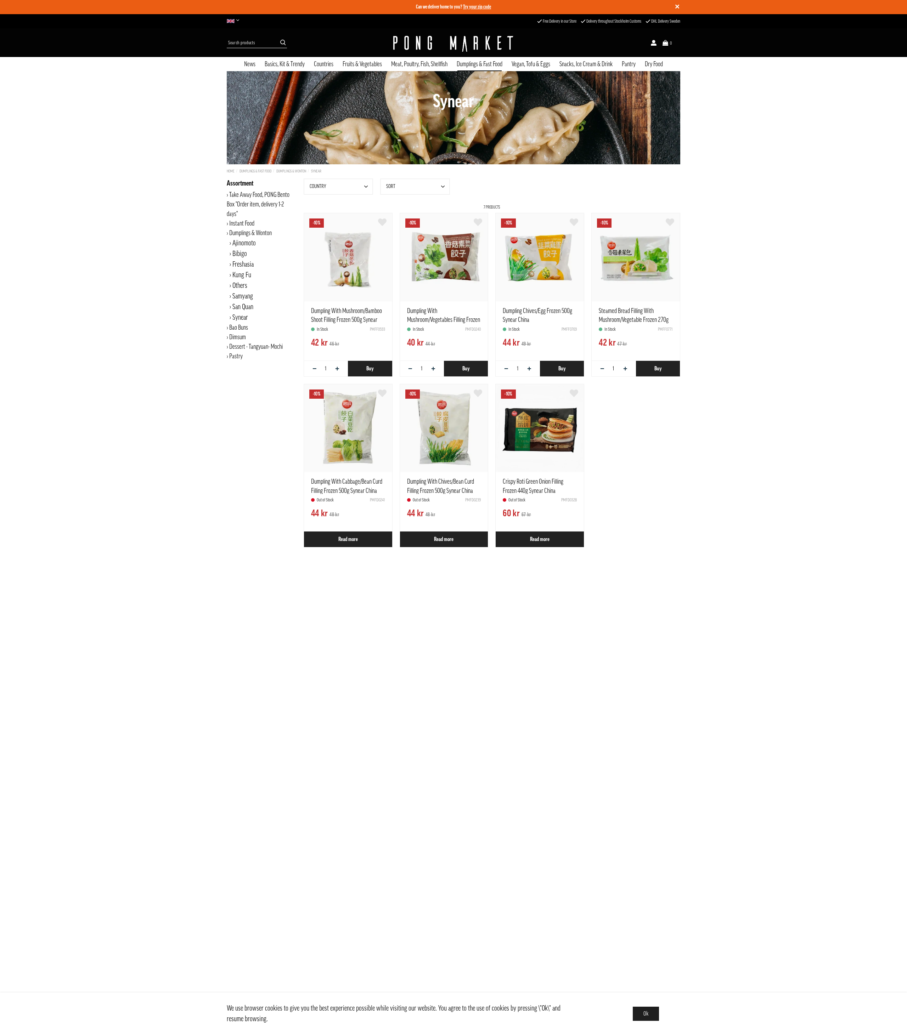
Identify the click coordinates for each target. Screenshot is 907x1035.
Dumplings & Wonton (291, 171)
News (249, 64)
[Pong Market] (453, 43)
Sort (390, 186)
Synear (316, 171)
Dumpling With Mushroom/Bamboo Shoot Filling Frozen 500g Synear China (346, 320)
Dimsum (237, 337)
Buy (369, 368)
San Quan (242, 307)
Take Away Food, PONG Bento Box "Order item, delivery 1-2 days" (258, 204)
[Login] (654, 43)
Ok (645, 1014)
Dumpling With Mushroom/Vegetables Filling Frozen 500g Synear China (443, 320)
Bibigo (239, 253)
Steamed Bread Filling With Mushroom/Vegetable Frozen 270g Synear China (634, 320)
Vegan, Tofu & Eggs (531, 64)
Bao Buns (238, 327)
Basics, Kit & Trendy (285, 64)
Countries (323, 64)
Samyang (242, 296)
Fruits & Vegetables (362, 64)
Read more (348, 539)
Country (318, 186)
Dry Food (654, 64)
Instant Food (241, 223)
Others (239, 285)
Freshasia (243, 264)
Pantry (629, 64)
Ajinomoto (244, 243)
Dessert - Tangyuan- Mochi (256, 346)
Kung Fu (241, 275)
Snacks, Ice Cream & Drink (586, 64)
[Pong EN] (235, 21)
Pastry (236, 356)
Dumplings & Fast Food (479, 64)
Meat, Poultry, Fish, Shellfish (419, 64)
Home (231, 171)
